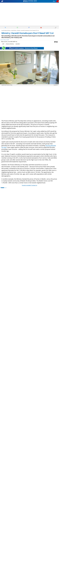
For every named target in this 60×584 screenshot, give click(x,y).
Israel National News (5, 30)
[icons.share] (57, 1)
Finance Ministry (10, 43)
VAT (3, 43)
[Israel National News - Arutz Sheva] (30, 1)
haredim (18, 43)
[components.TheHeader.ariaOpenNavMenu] (9, 1)
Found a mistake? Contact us (29, 185)
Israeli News (13, 30)
